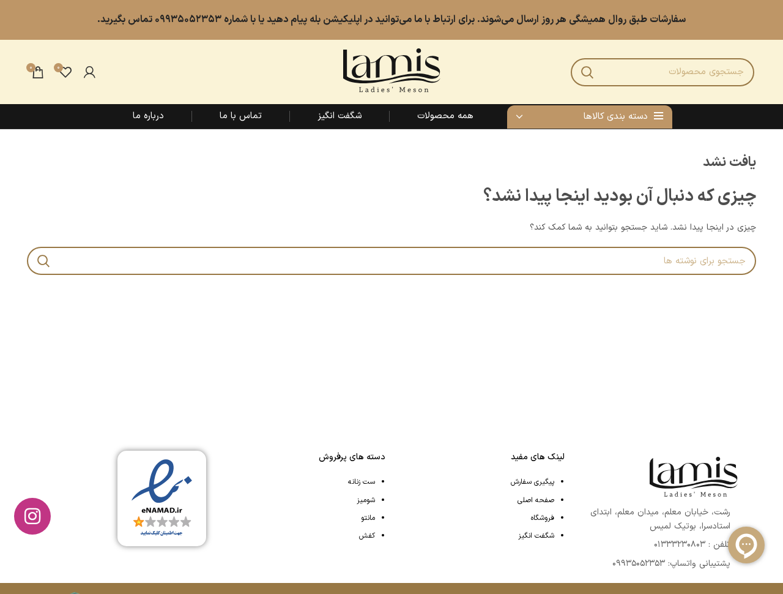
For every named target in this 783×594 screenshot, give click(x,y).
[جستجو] (587, 72)
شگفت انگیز (536, 535)
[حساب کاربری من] (90, 72)
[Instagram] (32, 516)
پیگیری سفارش (532, 481)
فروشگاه (542, 518)
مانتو (368, 518)
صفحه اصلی (536, 500)
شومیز (366, 500)
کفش (367, 535)
